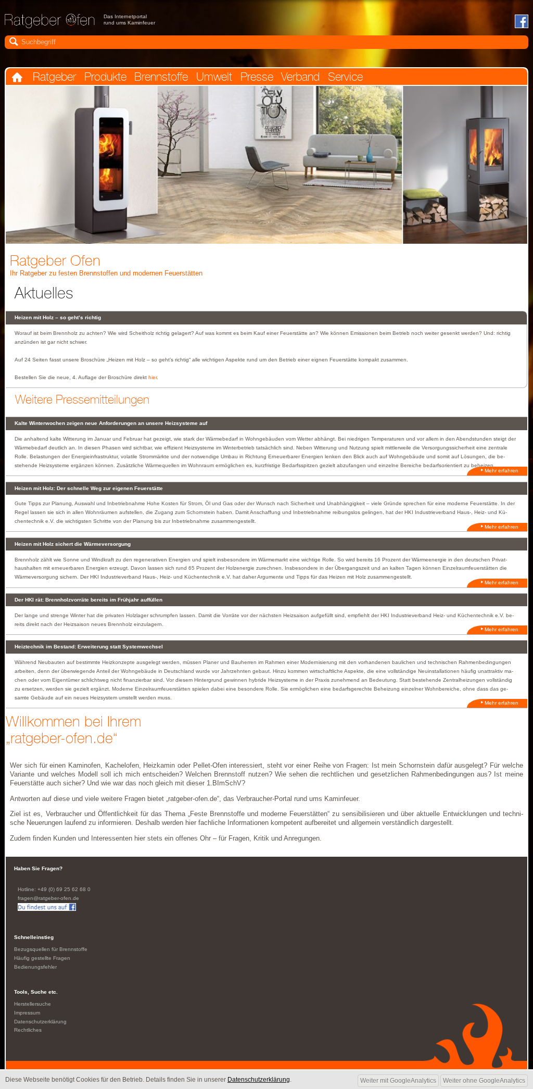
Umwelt (214, 76)
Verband (300, 76)
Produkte (105, 76)
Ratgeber (54, 76)
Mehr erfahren (501, 470)
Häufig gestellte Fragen (42, 958)
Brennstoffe (161, 76)
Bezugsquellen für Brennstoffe (50, 949)
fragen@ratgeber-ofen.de (48, 898)
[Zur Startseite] (50, 24)
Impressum (27, 1013)
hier (152, 377)
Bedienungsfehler (35, 967)
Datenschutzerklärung (40, 1021)
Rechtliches (28, 1030)
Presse (256, 76)
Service (345, 76)
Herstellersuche (32, 1004)
